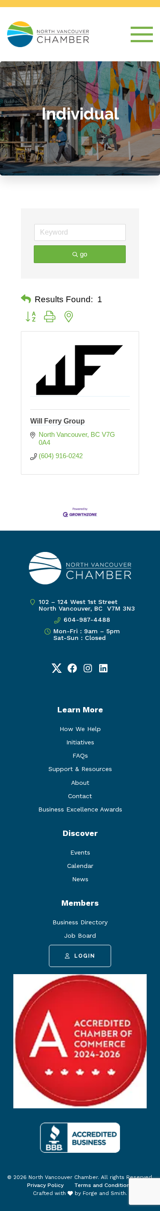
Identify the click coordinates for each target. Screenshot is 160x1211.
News (80, 879)
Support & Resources (80, 768)
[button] (26, 299)
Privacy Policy (45, 1185)
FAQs (80, 755)
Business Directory (80, 922)
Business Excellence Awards (80, 809)
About (80, 782)
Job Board (80, 935)
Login (84, 956)
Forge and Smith (104, 1193)
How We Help (80, 728)
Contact (80, 795)
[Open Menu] (142, 34)
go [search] (83, 254)
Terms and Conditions (103, 1185)
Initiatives (80, 742)
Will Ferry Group (57, 421)
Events (80, 852)
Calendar (80, 865)
